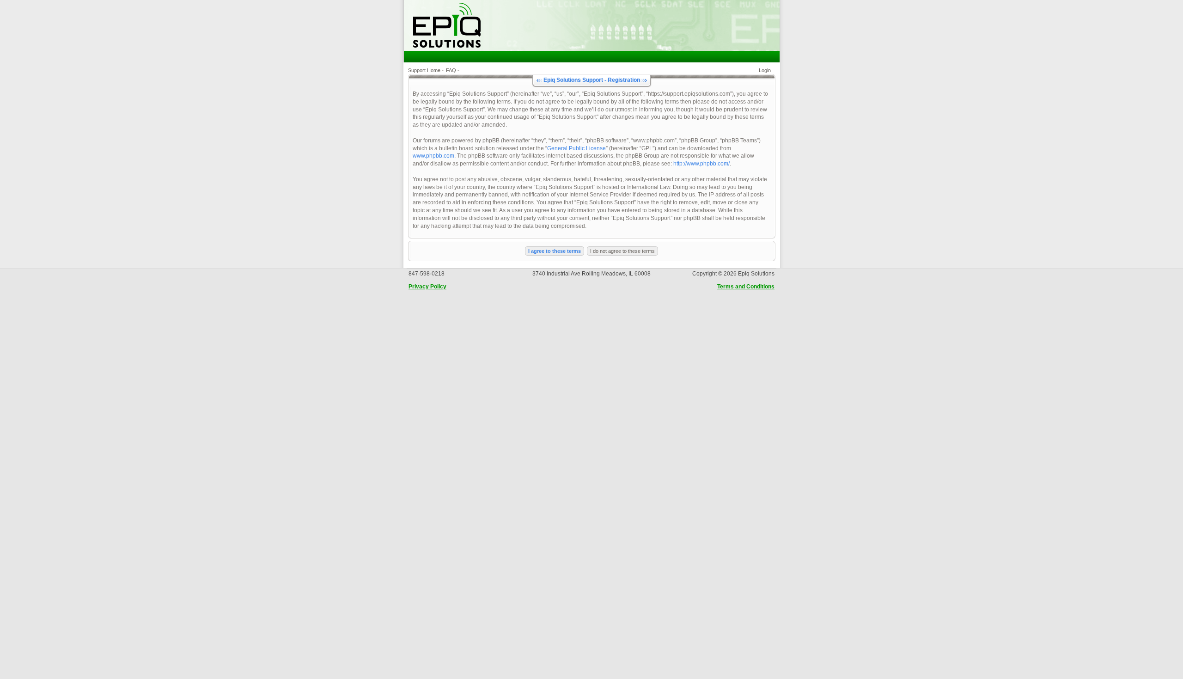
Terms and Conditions (745, 286)
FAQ (451, 70)
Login (765, 70)
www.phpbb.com (433, 156)
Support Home (424, 70)
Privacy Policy (427, 286)
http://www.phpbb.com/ (701, 163)
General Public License (576, 148)
